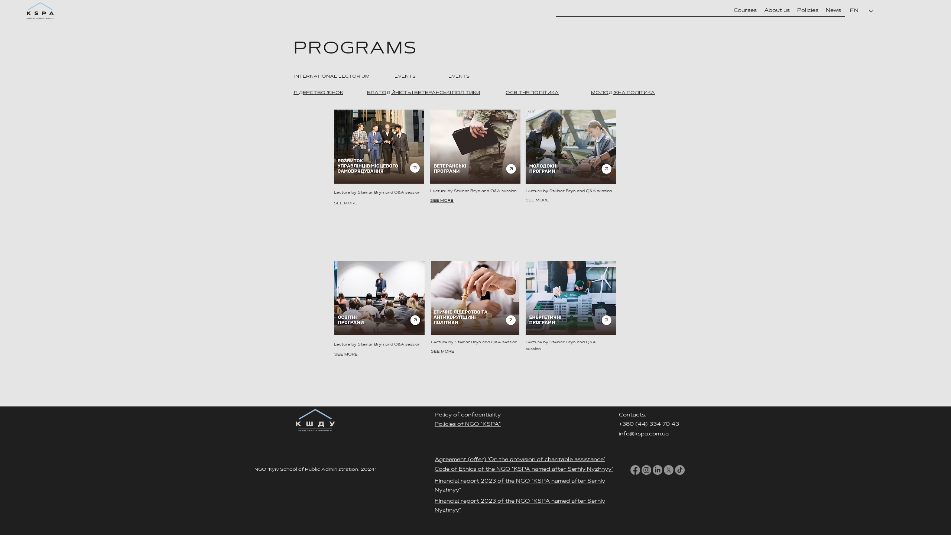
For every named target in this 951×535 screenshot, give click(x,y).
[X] (669, 470)
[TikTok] (680, 470)
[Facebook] (635, 470)
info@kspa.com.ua (644, 434)
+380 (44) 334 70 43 (650, 424)
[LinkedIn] (657, 470)
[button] (776, 10)
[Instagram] (646, 470)
